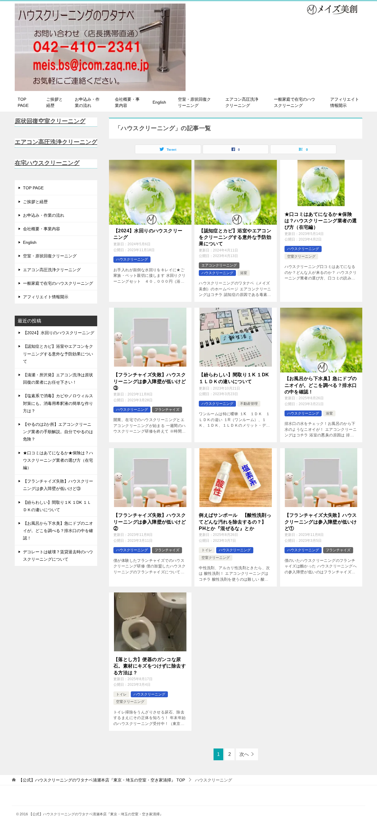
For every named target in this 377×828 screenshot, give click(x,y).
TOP (102, 780)
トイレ (206, 550)
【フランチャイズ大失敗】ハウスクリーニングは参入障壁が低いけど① (321, 522)
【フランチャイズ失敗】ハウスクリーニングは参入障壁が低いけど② (149, 522)
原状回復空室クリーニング (50, 121)
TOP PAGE (23, 102)
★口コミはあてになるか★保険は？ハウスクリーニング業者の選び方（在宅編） (321, 221)
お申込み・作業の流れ (87, 102)
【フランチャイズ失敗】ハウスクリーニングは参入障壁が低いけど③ (149, 381)
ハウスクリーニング (132, 259)
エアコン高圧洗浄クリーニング (241, 102)
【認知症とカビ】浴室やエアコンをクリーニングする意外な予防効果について (235, 237)
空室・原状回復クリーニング (194, 102)
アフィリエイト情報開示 (344, 102)
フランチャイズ (167, 410)
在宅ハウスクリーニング (47, 163)
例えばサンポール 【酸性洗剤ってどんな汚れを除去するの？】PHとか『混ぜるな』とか (235, 522)
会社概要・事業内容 (127, 102)
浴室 (243, 273)
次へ (244, 754)
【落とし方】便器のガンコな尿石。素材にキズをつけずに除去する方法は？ (149, 666)
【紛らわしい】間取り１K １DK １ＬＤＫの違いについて (234, 378)
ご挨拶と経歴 (54, 102)
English (159, 102)
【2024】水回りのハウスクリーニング (147, 234)
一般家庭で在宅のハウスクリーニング (294, 102)
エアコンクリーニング (219, 265)
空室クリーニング (301, 256)
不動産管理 (249, 404)
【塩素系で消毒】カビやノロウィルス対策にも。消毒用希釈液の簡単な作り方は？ (58, 403)
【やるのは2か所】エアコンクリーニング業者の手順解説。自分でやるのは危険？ (58, 431)
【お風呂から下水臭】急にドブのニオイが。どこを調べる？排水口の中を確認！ (321, 385)
